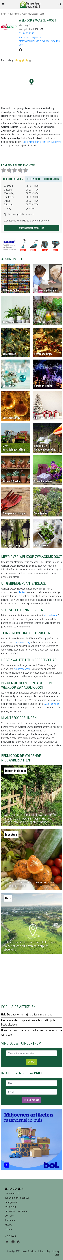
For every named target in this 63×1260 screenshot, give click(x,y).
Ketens (8, 1229)
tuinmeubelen (50, 615)
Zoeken (31, 1061)
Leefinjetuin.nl (12, 1193)
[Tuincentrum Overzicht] (31, 4)
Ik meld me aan (31, 1099)
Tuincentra (14, 14)
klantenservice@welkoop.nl (32, 37)
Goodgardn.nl (11, 1202)
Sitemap (55, 1251)
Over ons (9, 1215)
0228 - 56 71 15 (26, 33)
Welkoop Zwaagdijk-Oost (33, 14)
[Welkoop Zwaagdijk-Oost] (9, 26)
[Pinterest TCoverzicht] (19, 1242)
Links (57, 1254)
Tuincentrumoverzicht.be (17, 1197)
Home (3, 14)
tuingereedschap (22, 669)
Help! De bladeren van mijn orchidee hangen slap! (26, 1014)
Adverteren (10, 1206)
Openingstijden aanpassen (31, 227)
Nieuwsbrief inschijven (16, 1211)
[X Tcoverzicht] (7, 1242)
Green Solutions (29, 1251)
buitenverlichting (22, 642)
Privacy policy (44, 1251)
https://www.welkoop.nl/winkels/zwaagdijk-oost (40, 42)
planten (21, 592)
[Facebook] (20, 50)
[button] (32, 82)
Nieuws (8, 1224)
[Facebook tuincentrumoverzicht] (13, 1242)
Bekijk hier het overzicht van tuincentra (42, 141)
